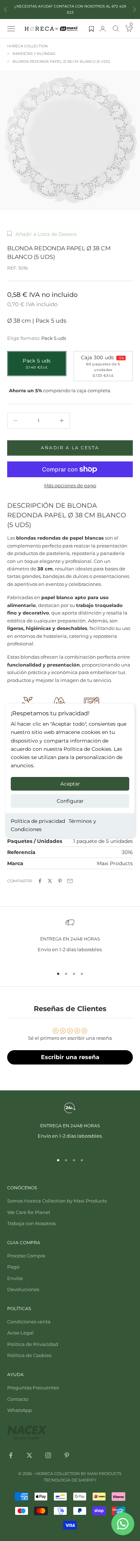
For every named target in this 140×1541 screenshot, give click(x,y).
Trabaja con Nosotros (31, 1223)
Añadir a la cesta (70, 447)
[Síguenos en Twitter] (29, 1455)
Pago (13, 1267)
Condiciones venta (29, 1321)
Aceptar (70, 784)
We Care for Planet (28, 1212)
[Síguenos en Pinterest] (66, 1455)
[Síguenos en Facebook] (10, 1455)
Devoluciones (23, 1289)
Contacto (17, 1399)
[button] (42, 234)
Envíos (15, 1278)
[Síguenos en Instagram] (48, 1455)
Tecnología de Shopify (70, 1480)
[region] (70, 939)
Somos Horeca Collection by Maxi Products (57, 1201)
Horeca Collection (27, 46)
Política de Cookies (29, 1355)
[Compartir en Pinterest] (60, 881)
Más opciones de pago (70, 485)
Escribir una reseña (70, 1057)
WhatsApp (19, 1410)
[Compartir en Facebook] (40, 881)
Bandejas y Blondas (34, 53)
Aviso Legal (20, 1333)
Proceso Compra (26, 1255)
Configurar (70, 801)
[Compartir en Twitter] (50, 881)
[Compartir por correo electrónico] (70, 881)
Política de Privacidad (32, 1344)
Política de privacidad (38, 821)
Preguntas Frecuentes (33, 1387)
